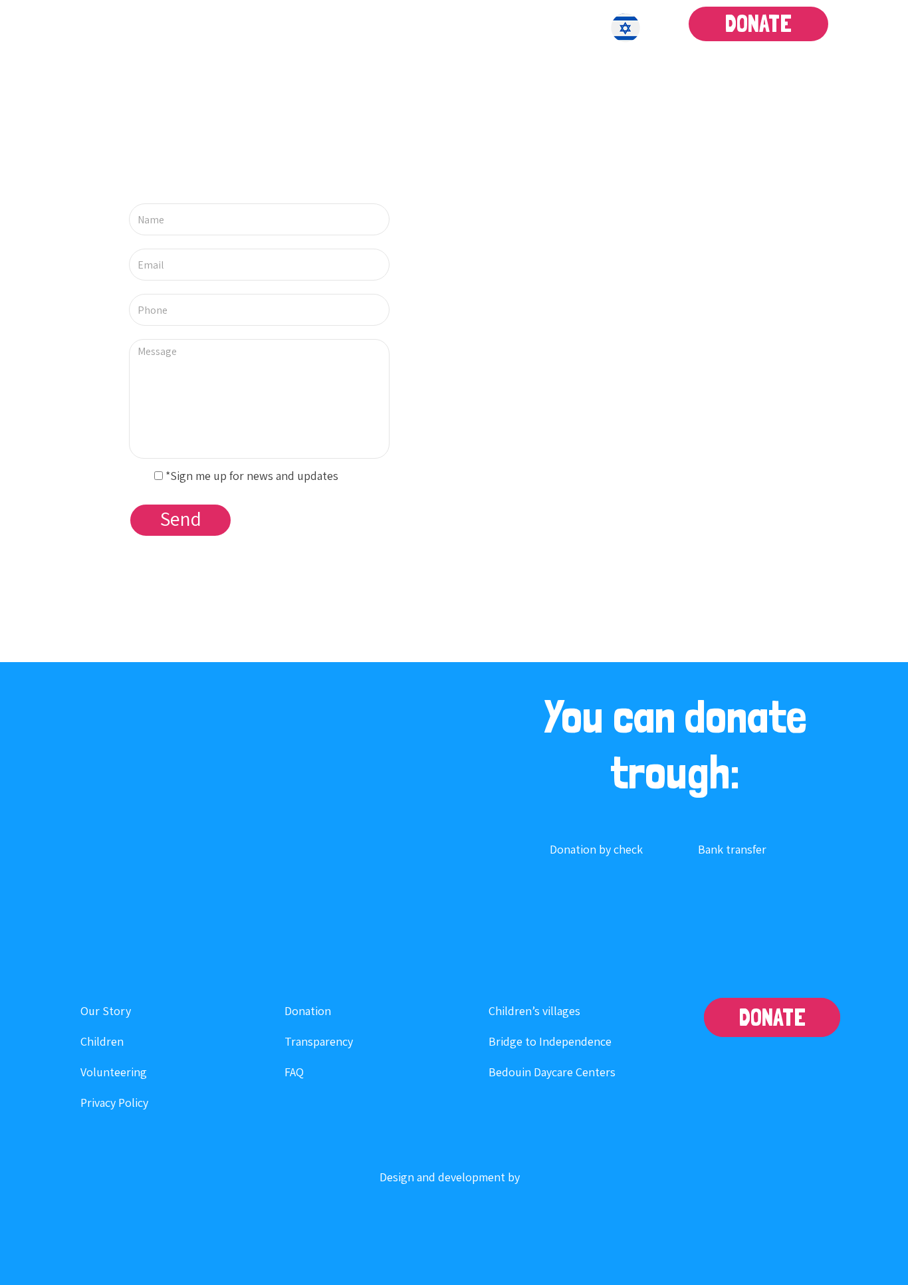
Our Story (105, 1010)
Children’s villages (534, 1010)
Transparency (318, 1041)
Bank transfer (730, 849)
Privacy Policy (114, 1102)
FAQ (294, 1072)
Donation (307, 1010)
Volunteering (113, 1072)
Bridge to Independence (550, 1041)
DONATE (758, 23)
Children (102, 1041)
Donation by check (595, 849)
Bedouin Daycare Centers (552, 1072)
